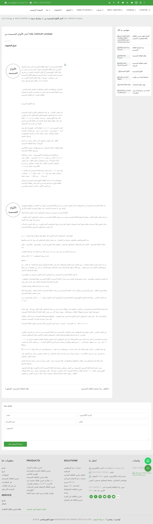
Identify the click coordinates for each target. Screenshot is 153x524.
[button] (149, 10)
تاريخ (3, 471)
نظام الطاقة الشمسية (40, 67)
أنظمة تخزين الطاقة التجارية (74, 475)
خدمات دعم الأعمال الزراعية (75, 479)
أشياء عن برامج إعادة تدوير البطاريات (141, 92)
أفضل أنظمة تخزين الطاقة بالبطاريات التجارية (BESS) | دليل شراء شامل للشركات (141, 37)
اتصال (4, 504)
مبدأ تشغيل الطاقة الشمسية (138, 49)
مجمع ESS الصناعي (71, 486)
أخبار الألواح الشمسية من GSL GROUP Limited (63, 18)
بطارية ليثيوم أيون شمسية (36, 509)
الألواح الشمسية (137, 71)
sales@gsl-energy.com (18, 3)
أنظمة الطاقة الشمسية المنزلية (139, 65)
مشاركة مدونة (36, 18)
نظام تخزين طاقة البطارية (11, 509)
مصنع (4, 468)
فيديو (3, 500)
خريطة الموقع (99, 519)
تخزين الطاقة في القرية (73, 496)
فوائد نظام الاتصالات (138, 85)
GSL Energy (7, 18)
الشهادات (5, 475)
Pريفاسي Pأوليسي (113, 519)
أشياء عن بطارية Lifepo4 (140, 77)
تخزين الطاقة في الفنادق (73, 500)
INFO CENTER (21, 18)
